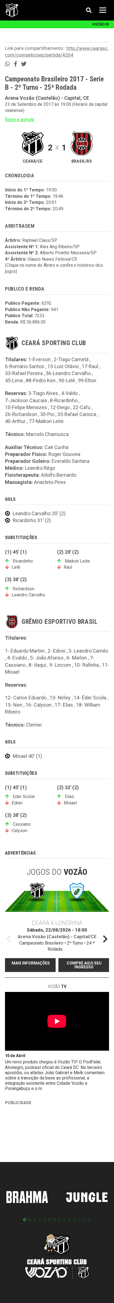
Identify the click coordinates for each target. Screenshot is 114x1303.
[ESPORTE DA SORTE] (46, 1133)
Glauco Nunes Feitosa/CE (52, 259)
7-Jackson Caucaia (26, 400)
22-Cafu (81, 407)
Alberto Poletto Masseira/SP (68, 252)
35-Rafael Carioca (76, 414)
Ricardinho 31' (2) (32, 520)
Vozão (57, 986)
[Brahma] (27, 1198)
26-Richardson (21, 414)
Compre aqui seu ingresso (84, 965)
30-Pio (47, 414)
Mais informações (31, 963)
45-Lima (14, 380)
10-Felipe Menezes (26, 407)
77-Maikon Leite (46, 421)
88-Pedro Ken (41, 380)
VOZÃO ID (100, 24)
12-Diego (60, 407)
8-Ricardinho (63, 400)
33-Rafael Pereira (24, 373)
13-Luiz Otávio (63, 366)
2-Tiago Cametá (71, 359)
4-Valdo (69, 393)
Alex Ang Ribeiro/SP (60, 246)
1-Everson (39, 359)
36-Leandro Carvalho (68, 373)
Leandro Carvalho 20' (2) (39, 513)
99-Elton (87, 380)
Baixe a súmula (19, 119)
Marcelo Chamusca (47, 434)
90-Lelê (67, 380)
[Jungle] (87, 1198)
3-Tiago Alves (43, 393)
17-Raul (90, 366)
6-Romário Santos (24, 366)
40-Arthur (15, 421)
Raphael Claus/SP (39, 240)
